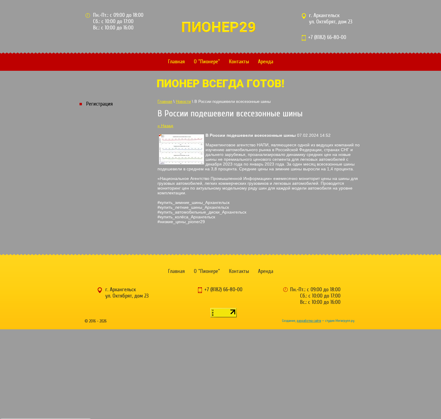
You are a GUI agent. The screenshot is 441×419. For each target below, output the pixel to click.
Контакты (239, 61)
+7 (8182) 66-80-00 (327, 37)
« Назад (165, 125)
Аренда (265, 61)
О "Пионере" (207, 61)
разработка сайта (309, 321)
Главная (176, 61)
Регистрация (99, 104)
